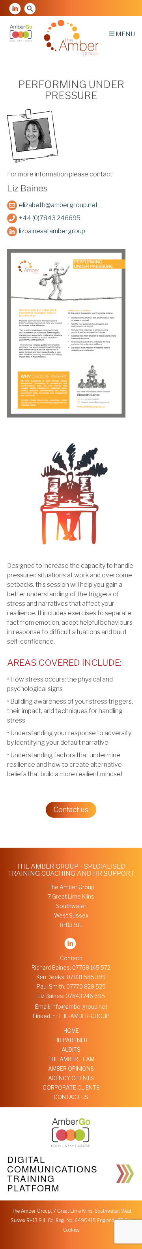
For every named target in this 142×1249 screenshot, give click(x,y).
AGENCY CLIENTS (71, 1078)
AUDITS (71, 1050)
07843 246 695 (85, 996)
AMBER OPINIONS (71, 1068)
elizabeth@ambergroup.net (58, 205)
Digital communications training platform (52, 1173)
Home (71, 1031)
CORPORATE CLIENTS (71, 1087)
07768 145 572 (91, 967)
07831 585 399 (86, 977)
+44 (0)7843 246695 (49, 218)
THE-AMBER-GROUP (84, 1016)
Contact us (71, 809)
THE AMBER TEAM (71, 1059)
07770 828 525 (86, 986)
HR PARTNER (71, 1040)
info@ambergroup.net (79, 1007)
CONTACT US (71, 1097)
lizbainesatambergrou (50, 231)
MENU (124, 34)
